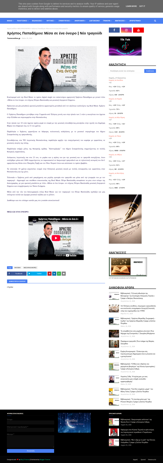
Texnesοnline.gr (13, 38)
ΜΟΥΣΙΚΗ (18, 268)
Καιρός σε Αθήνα (115, 154)
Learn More (131, 6)
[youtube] (138, 30)
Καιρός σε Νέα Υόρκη (117, 117)
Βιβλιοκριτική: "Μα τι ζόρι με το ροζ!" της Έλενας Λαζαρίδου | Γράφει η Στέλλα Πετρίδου (138, 441)
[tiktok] (150, 30)
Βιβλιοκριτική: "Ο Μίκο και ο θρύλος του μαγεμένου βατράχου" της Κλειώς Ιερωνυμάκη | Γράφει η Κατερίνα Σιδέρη (138, 366)
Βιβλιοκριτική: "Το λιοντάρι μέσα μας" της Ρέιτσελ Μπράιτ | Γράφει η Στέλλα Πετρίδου (136, 400)
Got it (142, 6)
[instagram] (126, 30)
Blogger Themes (45, 459)
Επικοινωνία (152, 459)
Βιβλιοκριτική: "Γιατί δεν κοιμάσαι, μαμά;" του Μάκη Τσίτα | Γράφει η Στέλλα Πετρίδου (137, 390)
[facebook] (114, 30)
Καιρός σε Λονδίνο (116, 80)
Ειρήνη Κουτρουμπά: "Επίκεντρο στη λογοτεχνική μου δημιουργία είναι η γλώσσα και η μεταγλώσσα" (138, 353)
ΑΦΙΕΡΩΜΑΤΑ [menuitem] (79, 21)
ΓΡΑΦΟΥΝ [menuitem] (106, 21)
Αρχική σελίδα (11, 28)
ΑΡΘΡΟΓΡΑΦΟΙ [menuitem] (135, 21)
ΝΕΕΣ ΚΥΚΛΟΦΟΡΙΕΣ (24, 28)
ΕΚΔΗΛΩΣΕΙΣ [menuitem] (37, 21)
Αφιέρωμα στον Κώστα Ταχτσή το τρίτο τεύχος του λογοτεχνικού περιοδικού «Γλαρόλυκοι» (137, 431)
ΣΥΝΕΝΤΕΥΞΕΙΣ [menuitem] (64, 21)
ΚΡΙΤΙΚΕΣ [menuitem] (50, 21)
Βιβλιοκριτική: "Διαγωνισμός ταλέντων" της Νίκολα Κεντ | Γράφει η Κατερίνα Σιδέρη (136, 420)
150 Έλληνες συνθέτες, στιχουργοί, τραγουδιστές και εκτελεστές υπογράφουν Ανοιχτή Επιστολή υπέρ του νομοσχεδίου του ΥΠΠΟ (138, 308)
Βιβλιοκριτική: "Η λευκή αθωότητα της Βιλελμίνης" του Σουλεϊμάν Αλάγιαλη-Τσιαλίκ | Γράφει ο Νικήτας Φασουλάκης (137, 295)
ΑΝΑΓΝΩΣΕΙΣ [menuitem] (120, 21)
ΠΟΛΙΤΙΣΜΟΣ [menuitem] (22, 21)
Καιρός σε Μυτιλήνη (116, 173)
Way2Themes (25, 459)
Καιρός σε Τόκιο (115, 136)
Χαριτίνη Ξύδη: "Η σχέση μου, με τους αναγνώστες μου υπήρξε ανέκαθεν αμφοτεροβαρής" (134, 378)
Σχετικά (143, 459)
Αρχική (135, 459)
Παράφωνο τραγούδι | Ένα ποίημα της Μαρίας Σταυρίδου (137, 342)
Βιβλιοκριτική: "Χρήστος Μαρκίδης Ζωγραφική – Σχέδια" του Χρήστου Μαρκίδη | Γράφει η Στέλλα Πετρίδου (138, 320)
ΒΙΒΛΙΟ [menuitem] (9, 21)
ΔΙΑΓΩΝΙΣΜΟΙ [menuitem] (94, 21)
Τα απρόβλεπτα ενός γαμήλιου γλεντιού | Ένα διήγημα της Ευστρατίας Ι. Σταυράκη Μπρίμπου (138, 332)
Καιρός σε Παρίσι (115, 99)
